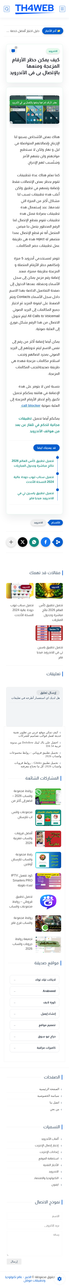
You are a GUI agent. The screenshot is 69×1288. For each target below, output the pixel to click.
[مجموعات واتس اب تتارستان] (48, 818)
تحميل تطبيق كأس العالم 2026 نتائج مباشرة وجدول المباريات (33, 463)
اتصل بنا (54, 1102)
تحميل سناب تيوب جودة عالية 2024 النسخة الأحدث (34, 479)
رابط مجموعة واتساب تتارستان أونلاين (21, 859)
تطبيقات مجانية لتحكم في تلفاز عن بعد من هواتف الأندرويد (37, 425)
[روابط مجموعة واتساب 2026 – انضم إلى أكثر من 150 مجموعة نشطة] (48, 796)
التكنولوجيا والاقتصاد (46, 1178)
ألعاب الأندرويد (50, 1138)
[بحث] (7, 9)
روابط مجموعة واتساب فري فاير (21, 920)
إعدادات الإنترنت (49, 1151)
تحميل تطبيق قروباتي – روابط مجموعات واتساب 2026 (35, 754)
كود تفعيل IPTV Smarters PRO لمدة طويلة (21, 880)
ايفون (55, 1184)
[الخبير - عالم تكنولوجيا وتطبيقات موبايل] (34, 9)
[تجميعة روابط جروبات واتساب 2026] (48, 944)
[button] (45, 542)
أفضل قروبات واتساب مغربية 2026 (22, 838)
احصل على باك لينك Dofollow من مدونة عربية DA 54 (35, 744)
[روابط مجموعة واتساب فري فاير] (48, 923)
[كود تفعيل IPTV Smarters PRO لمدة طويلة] (48, 881)
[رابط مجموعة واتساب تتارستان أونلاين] (48, 860)
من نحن (54, 1109)
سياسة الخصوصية (48, 1095)
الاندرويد (52, 51)
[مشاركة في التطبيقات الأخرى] (11, 542)
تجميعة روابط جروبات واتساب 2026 (22, 943)
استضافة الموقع (49, 1158)
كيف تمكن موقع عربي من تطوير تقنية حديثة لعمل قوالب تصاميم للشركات (37, 734)
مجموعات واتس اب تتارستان (22, 814)
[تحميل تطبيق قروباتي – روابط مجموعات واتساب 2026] (48, 902)
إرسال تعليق (48, 692)
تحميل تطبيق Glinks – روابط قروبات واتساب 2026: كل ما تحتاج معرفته (37, 764)
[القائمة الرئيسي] (62, 9)
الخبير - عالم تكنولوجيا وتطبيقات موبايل (25, 1278)
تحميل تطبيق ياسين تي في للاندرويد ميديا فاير (35, 495)
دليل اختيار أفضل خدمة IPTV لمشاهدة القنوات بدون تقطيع (22, 30)
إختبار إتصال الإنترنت (47, 1145)
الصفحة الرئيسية (49, 1089)
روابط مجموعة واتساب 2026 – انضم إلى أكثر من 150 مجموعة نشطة (21, 796)
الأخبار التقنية (51, 1165)
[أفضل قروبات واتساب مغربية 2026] (48, 839)
